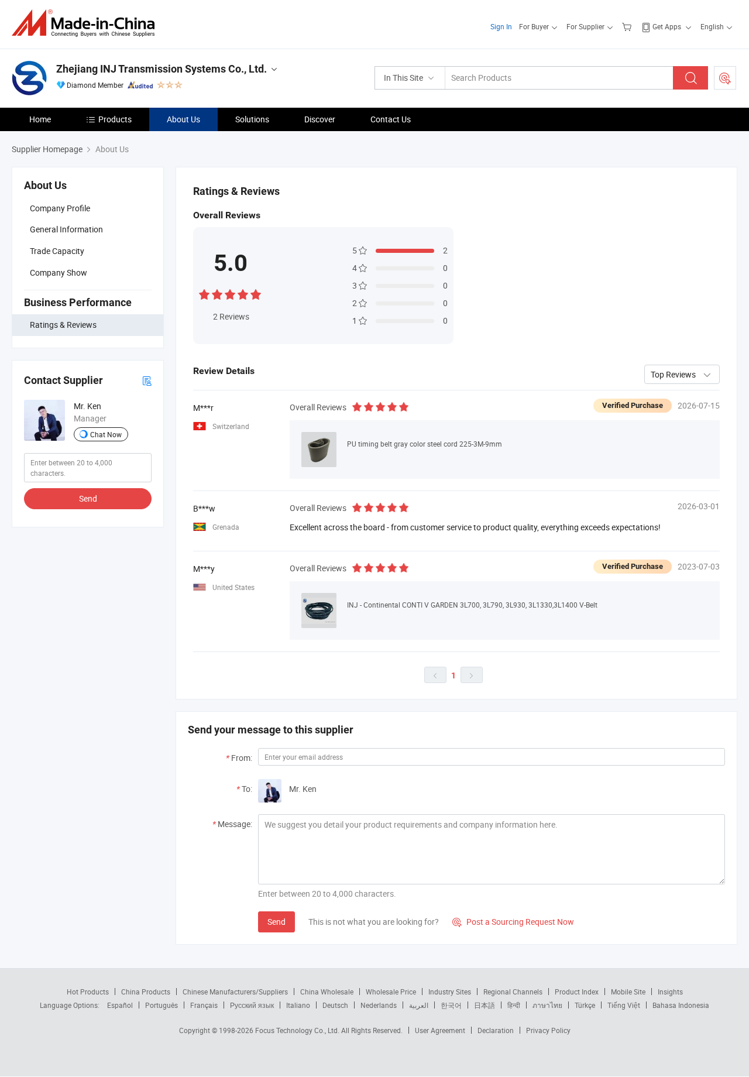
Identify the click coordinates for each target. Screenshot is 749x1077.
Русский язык (252, 1005)
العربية (418, 1005)
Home (40, 119)
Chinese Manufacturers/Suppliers (235, 991)
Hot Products (88, 991)
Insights (670, 991)
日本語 (484, 1005)
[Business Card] (147, 380)
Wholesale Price (391, 991)
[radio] (204, 293)
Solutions (252, 119)
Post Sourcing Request (725, 78)
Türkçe (585, 1005)
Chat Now (106, 434)
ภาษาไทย (547, 1005)
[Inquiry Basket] (628, 26)
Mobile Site (628, 991)
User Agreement (440, 1030)
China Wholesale (326, 991)
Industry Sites (449, 991)
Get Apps (667, 26)
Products (115, 119)
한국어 (451, 1005)
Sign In (501, 26)
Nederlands (378, 1005)
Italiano (298, 1005)
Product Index (577, 991)
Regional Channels (512, 991)
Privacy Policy (548, 1030)
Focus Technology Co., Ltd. (298, 1030)
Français (204, 1005)
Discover (319, 119)
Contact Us (390, 119)
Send (88, 498)
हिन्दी (513, 1005)
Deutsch (335, 1005)
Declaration (495, 1030)
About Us (183, 119)
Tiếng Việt (623, 1005)
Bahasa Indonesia (680, 1005)
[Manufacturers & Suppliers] (87, 23)
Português (161, 1005)
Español (120, 1005)
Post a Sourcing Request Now (513, 921)
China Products (145, 991)
